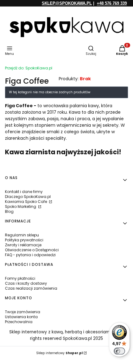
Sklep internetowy (59, 353)
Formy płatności (20, 278)
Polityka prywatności (24, 240)
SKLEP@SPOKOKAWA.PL (67, 3)
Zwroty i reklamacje (23, 245)
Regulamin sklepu (22, 235)
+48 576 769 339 (112, 3)
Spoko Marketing (21, 206)
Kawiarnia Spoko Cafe (26, 201)
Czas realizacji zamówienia (31, 288)
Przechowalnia (18, 321)
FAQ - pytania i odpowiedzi (30, 254)
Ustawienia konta (21, 316)
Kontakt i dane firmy (24, 191)
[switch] (119, 351)
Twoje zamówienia (22, 311)
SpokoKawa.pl (28, 68)
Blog (9, 211)
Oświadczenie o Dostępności (32, 249)
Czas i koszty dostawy (26, 283)
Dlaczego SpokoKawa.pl (28, 196)
